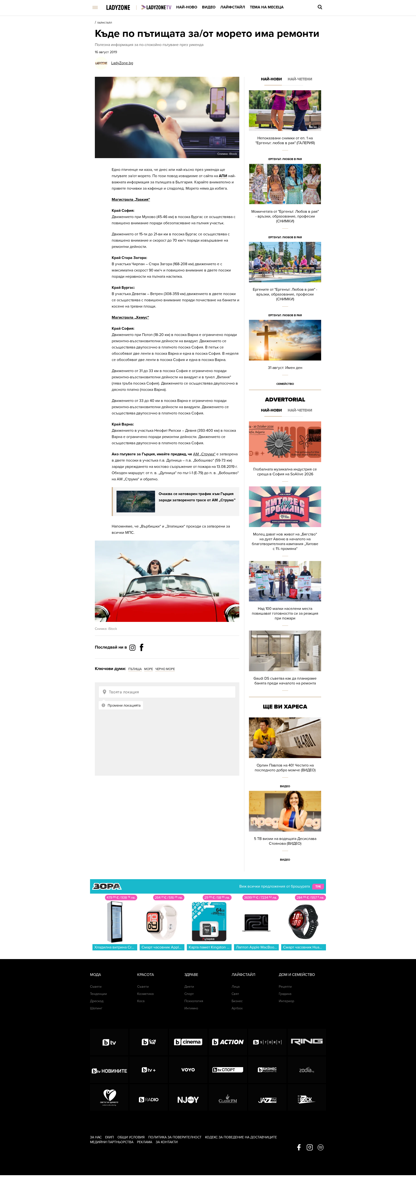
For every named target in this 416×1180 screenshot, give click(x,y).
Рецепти (285, 987)
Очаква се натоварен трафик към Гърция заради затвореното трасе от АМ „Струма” (197, 497)
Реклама (144, 1142)
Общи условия (131, 1137)
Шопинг (96, 1008)
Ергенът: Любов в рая (285, 159)
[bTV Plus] (149, 1070)
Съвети (96, 987)
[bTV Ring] (307, 1042)
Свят (235, 994)
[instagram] (310, 1147)
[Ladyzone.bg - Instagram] (133, 647)
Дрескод (97, 1001)
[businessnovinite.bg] (267, 1070)
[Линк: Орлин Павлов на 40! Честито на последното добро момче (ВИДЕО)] (285, 754)
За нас (96, 1137)
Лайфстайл (232, 7)
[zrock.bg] (307, 1097)
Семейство (285, 384)
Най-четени (300, 79)
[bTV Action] (228, 1042)
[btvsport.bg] (228, 1070)
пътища (135, 669)
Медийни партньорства (111, 1142)
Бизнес (237, 1001)
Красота (145, 974)
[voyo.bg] (188, 1070)
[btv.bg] (109, 1042)
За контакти (167, 1142)
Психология (193, 1001)
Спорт (189, 994)
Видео (208, 7)
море (148, 669)
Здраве (191, 974)
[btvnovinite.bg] (109, 1070)
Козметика (145, 994)
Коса (140, 1001)
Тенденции (98, 994)
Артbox (237, 1008)
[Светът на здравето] (109, 1097)
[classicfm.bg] (228, 1097)
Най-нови (271, 79)
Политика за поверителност (175, 1137)
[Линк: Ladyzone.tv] (156, 7)
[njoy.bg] (188, 1097)
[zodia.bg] (307, 1070)
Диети (189, 987)
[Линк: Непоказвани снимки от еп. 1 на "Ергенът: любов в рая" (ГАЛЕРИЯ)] (285, 127)
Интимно (191, 1008)
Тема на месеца (267, 7)
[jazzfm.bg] (267, 1097)
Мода (95, 974)
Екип (109, 1137)
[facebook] (299, 1147)
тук (318, 887)
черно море (165, 669)
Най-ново (186, 7)
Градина (285, 994)
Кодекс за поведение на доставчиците (241, 1137)
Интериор (286, 1001)
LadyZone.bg (122, 63)
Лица (236, 987)
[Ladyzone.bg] (123, 8)
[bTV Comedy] (149, 1042)
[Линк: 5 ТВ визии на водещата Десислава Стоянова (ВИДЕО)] (285, 827)
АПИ (223, 176)
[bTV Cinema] (188, 1042)
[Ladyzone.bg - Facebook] (141, 658)
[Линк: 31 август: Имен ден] (285, 354)
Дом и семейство (297, 974)
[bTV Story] (267, 1042)
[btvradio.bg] (149, 1097)
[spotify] (321, 1147)
